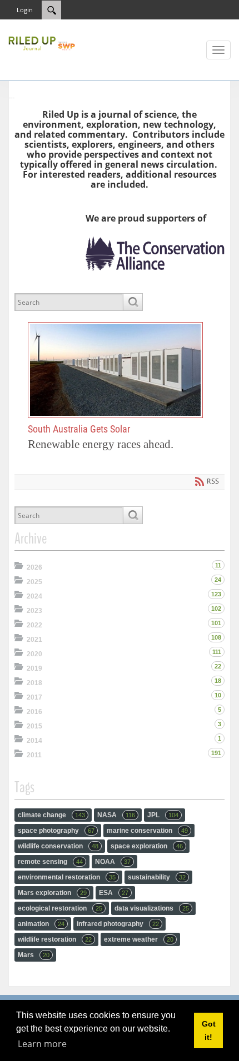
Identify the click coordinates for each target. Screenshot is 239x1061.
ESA (113, 893)
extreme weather (138, 939)
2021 (34, 639)
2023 (34, 611)
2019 (34, 668)
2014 (34, 741)
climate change (51, 815)
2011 (34, 755)
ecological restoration (60, 908)
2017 (34, 697)
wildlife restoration (55, 939)
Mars (33, 955)
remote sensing (50, 862)
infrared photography (118, 924)
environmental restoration (67, 877)
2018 (34, 683)
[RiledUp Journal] (41, 42)
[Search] (132, 302)
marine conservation (147, 830)
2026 (34, 567)
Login (25, 10)
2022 (34, 625)
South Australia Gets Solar (115, 370)
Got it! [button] (209, 1030)
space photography (56, 830)
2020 (34, 654)
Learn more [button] (42, 1044)
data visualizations (151, 908)
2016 (34, 712)
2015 (34, 726)
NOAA (113, 862)
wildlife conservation (58, 846)
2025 (34, 582)
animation (41, 924)
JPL (162, 815)
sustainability (157, 877)
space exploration (147, 846)
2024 (34, 596)
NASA (116, 815)
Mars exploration (52, 893)
